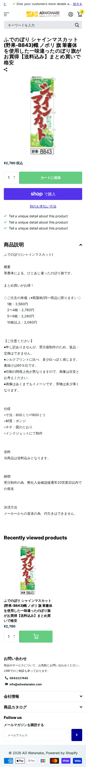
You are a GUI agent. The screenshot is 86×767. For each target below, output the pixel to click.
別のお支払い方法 (43, 206)
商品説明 (14, 245)
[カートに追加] (36, 636)
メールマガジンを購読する (24, 725)
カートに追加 (51, 177)
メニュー (6, 14)
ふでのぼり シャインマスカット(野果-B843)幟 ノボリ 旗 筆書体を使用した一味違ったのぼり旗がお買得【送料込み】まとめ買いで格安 (28, 610)
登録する (76, 735)
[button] (15, 173)
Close (43, 696)
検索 (77, 25)
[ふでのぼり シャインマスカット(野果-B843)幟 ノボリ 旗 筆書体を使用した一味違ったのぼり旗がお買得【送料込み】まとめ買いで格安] (28, 570)
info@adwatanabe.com (26, 684)
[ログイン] (70, 14)
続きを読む (72, 4)
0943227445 (19, 678)
